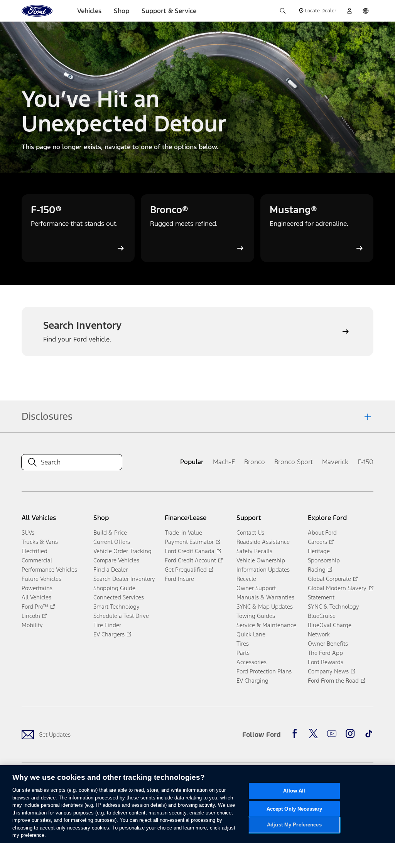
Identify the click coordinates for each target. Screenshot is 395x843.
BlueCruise (322, 615)
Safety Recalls (254, 551)
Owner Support (256, 588)
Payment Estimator (189, 541)
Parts (243, 652)
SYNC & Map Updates (264, 606)
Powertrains (37, 588)
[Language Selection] (365, 11)
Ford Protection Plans (264, 671)
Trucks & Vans (40, 541)
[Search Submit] (283, 11)
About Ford (322, 532)
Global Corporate (329, 578)
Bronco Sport (293, 462)
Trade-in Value (183, 532)
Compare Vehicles (116, 560)
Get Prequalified (186, 569)
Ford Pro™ (35, 606)
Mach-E (224, 462)
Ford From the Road (333, 680)
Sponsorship (324, 560)
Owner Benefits (328, 643)
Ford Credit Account (190, 560)
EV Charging (252, 680)
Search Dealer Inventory (124, 578)
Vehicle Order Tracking (122, 551)
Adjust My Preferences (294, 825)
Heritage (319, 551)
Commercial (37, 560)
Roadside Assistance (263, 541)
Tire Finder (107, 625)
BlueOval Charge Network (329, 629)
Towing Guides (255, 615)
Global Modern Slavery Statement (337, 592)
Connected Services (118, 597)
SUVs (28, 532)
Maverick (335, 462)
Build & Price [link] (110, 532)
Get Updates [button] (55, 734)
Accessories (251, 662)
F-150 (365, 462)
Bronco (254, 462)
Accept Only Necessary (294, 809)
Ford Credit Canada (189, 551)
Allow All (294, 791)
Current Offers (111, 541)
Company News (328, 671)
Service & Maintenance (266, 625)
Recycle (246, 578)
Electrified (34, 551)
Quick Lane (250, 634)
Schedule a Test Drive (121, 615)
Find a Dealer (110, 569)
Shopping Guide (114, 588)
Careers (317, 541)
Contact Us (250, 532)
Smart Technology (116, 606)
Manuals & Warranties (265, 597)
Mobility (32, 625)
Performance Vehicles (49, 569)
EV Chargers (109, 634)
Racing (317, 569)
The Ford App (325, 652)
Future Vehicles (41, 578)
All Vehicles (36, 597)
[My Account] (349, 11)
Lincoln (31, 615)
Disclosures (47, 416)
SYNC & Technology (333, 606)
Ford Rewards (325, 662)
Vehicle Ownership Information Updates (263, 565)
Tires (242, 643)
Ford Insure (179, 578)
